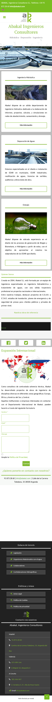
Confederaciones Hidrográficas (25, 572)
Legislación (17, 553)
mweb (32, 698)
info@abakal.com (23, 479)
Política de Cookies (20, 600)
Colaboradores (19, 566)
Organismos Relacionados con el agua (27, 559)
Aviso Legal (17, 594)
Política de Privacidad (18, 457)
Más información (26, 125)
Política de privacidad (21, 607)
